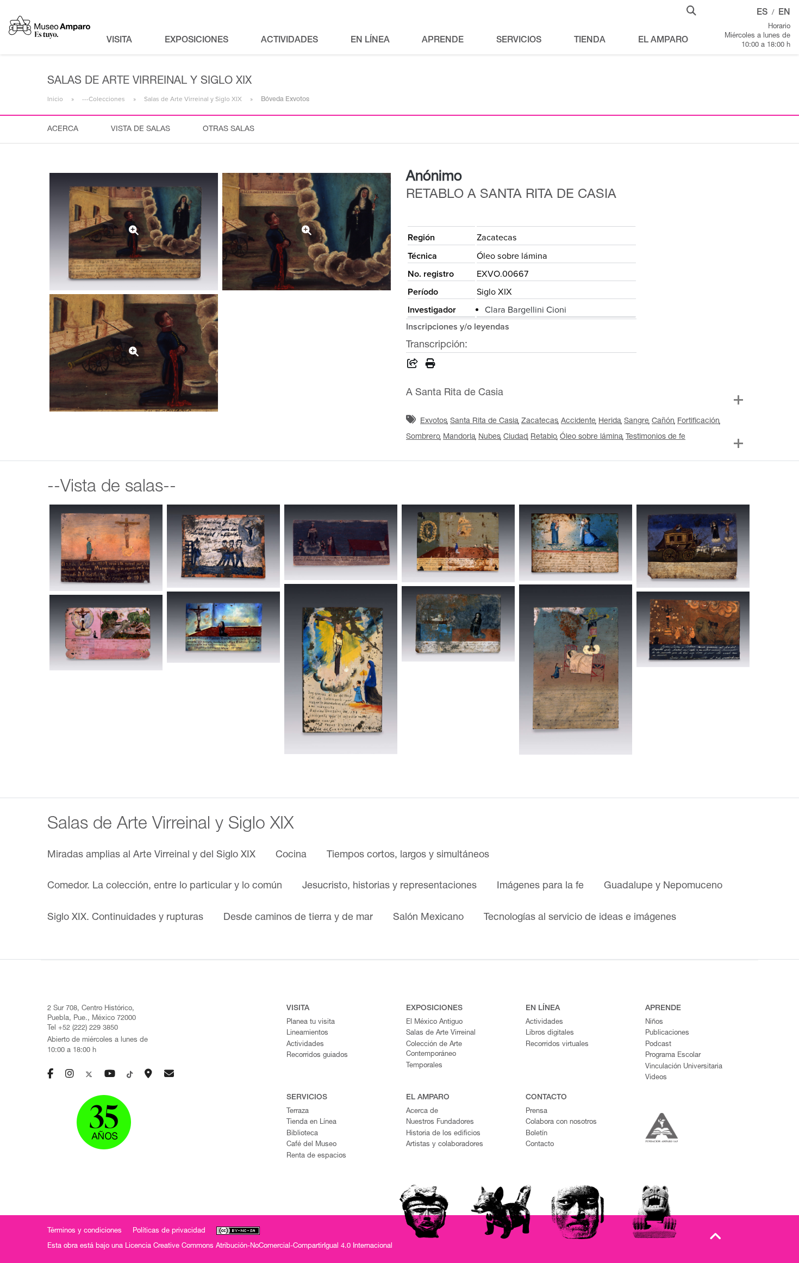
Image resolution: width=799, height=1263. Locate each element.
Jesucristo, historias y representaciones (389, 886)
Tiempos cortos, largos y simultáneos (408, 855)
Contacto (540, 1144)
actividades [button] (289, 40)
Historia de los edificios (443, 1133)
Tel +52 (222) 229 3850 (82, 1028)
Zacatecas (539, 421)
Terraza (297, 1111)
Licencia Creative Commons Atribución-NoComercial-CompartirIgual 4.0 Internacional (258, 1246)
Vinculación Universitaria (683, 1067)
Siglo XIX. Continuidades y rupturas (125, 918)
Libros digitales (550, 1033)
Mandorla (459, 437)
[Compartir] (412, 365)
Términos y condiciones (84, 1231)
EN (784, 13)
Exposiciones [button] (196, 40)
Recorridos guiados (317, 1055)
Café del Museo (311, 1144)
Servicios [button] (518, 40)
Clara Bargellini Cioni (525, 309)
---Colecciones (103, 99)
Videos (656, 1077)
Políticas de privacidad (169, 1231)
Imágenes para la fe (540, 886)
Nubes (489, 437)
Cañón (663, 421)
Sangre (636, 421)
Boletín (536, 1133)
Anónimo (434, 177)
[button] (691, 10)
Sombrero (423, 437)
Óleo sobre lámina (591, 437)
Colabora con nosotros (561, 1122)
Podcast (658, 1044)
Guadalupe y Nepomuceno (663, 886)
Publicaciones (667, 1033)
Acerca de (422, 1111)
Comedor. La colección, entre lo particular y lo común (164, 886)
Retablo (543, 437)
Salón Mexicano (428, 918)
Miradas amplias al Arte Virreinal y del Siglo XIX (151, 855)
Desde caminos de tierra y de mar (298, 918)
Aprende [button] (443, 40)
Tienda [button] (590, 40)
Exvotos (433, 421)
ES (762, 13)
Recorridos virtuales (557, 1044)
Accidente (578, 421)
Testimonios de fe (655, 437)
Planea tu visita (310, 1022)
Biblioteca (302, 1133)
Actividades (305, 1044)
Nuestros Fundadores (440, 1122)
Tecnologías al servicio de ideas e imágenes (580, 918)
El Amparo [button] (663, 40)
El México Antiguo (434, 1022)
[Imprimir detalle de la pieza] (430, 365)
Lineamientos (307, 1033)
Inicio (55, 99)
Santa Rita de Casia (484, 421)
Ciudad (515, 437)
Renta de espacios (316, 1156)
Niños (654, 1022)
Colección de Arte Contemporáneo (434, 1050)
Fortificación (698, 421)
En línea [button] (370, 40)
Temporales (424, 1065)
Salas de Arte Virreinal (441, 1033)
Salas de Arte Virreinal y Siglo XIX (193, 99)
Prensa (536, 1111)
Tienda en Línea (311, 1122)
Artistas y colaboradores (444, 1144)
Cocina (291, 855)
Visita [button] (119, 40)
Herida (609, 421)
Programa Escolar (673, 1055)
